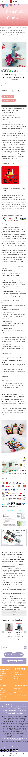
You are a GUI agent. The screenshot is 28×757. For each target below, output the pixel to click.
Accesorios (3, 686)
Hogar (2, 671)
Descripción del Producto (9, 105)
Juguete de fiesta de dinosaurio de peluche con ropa (9, 636)
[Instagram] (14, 750)
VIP (1, 679)
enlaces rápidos (5, 669)
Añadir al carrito (9, 100)
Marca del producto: (4, 83)
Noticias (3, 673)
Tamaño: (3, 85)
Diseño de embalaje (20, 669)
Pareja (2, 677)
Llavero (2, 692)
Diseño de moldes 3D (21, 686)
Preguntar (9, 96)
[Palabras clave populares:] (25, 647)
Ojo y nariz (3, 690)
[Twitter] (11, 750)
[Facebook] (1, 750)
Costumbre (17, 688)
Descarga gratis (19, 691)
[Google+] (4, 750)
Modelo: (3, 79)
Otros (16, 678)
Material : (4, 88)
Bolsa (16, 672)
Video (16, 693)
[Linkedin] (7, 750)
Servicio (2, 675)
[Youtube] (17, 750)
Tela (1, 688)
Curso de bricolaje (20, 695)
